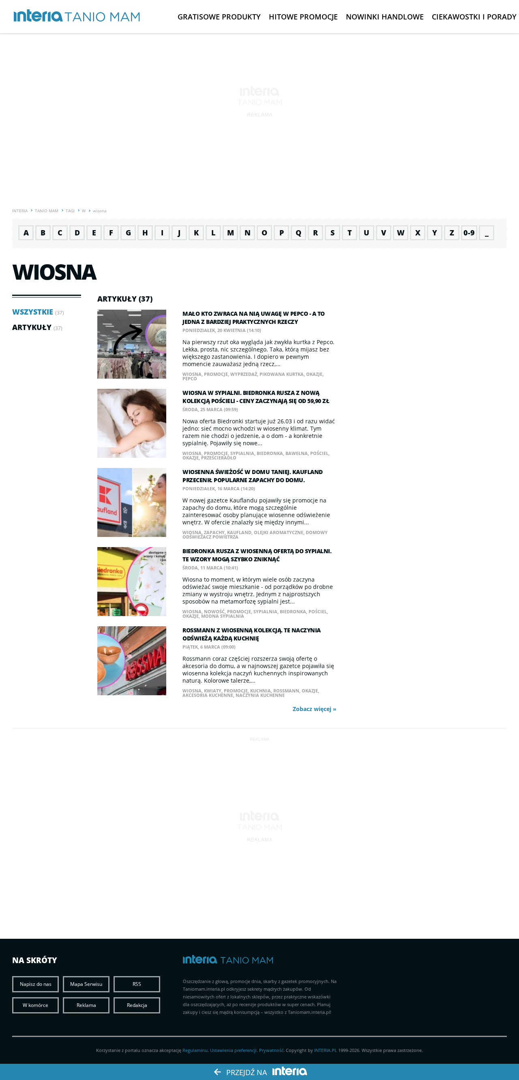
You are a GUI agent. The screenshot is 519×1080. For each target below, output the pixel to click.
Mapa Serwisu (86, 984)
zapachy (214, 532)
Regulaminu (195, 1050)
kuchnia (260, 691)
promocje (216, 374)
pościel (319, 453)
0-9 (469, 232)
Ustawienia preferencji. (234, 1050)
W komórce (35, 1005)
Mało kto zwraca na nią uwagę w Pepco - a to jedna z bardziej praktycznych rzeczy (253, 318)
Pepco (189, 378)
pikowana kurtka (282, 374)
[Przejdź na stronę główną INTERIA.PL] (38, 15)
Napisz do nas (35, 984)
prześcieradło (218, 458)
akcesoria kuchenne (207, 695)
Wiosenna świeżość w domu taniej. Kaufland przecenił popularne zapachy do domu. (252, 476)
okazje (314, 374)
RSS (137, 984)
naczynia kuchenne (260, 695)
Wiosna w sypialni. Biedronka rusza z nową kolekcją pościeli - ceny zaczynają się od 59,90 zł (255, 397)
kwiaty (212, 691)
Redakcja (137, 1005)
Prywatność (271, 1050)
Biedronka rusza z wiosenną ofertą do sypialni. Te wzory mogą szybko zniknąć (256, 555)
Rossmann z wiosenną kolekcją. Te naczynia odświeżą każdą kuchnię (251, 634)
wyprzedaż (243, 374)
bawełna (296, 453)
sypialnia (242, 453)
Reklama (86, 1005)
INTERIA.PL (325, 1050)
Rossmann (286, 691)
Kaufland (239, 532)
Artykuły (31, 327)
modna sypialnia (222, 616)
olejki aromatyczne (278, 532)
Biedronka (270, 453)
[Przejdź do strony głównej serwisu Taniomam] (102, 17)
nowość (214, 611)
